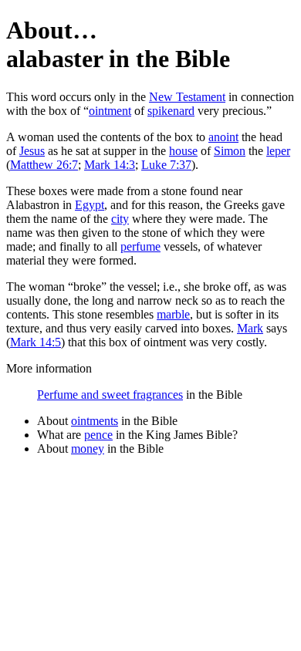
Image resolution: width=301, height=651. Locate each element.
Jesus (32, 150)
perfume (140, 246)
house (183, 150)
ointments (94, 420)
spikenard (170, 110)
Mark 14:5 (35, 342)
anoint (223, 136)
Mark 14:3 (109, 164)
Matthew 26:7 (44, 164)
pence (98, 434)
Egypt (89, 204)
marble (173, 314)
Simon (229, 150)
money (87, 448)
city (120, 218)
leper (278, 150)
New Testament (187, 96)
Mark (250, 328)
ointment (110, 110)
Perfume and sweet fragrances (110, 394)
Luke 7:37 (166, 164)
